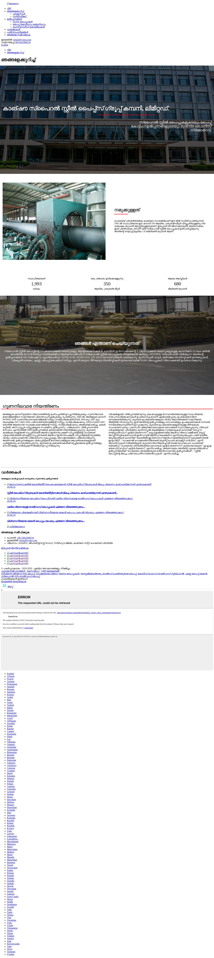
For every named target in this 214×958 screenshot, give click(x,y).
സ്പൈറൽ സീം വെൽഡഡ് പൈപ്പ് (20, 576)
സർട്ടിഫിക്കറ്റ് (19, 16)
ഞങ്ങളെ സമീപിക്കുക (18, 35)
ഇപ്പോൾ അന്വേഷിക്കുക (15, 548)
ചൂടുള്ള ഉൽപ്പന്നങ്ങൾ (13, 571)
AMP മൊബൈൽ (50, 571)
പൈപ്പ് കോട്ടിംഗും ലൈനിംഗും (29, 24)
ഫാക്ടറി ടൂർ (19, 14)
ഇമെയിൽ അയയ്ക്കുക (13, 581)
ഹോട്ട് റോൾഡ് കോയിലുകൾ (29, 27)
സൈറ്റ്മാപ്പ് (33, 571)
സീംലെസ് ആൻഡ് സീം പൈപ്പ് (18, 573)
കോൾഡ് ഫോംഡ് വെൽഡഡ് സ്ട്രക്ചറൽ (161, 573)
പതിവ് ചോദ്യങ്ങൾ (17, 32)
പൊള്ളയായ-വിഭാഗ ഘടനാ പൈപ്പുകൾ (57, 573)
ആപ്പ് (10, 586)
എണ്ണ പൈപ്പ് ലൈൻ (196, 573)
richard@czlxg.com (22, 39)
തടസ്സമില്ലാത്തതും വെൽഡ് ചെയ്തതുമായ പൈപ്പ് (109, 573)
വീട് (9, 8)
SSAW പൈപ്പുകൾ (22, 21)
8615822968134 (23, 42)
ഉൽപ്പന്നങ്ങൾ (14, 19)
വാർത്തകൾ (13, 29)
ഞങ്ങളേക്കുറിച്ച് (15, 11)
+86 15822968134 (25, 538)
